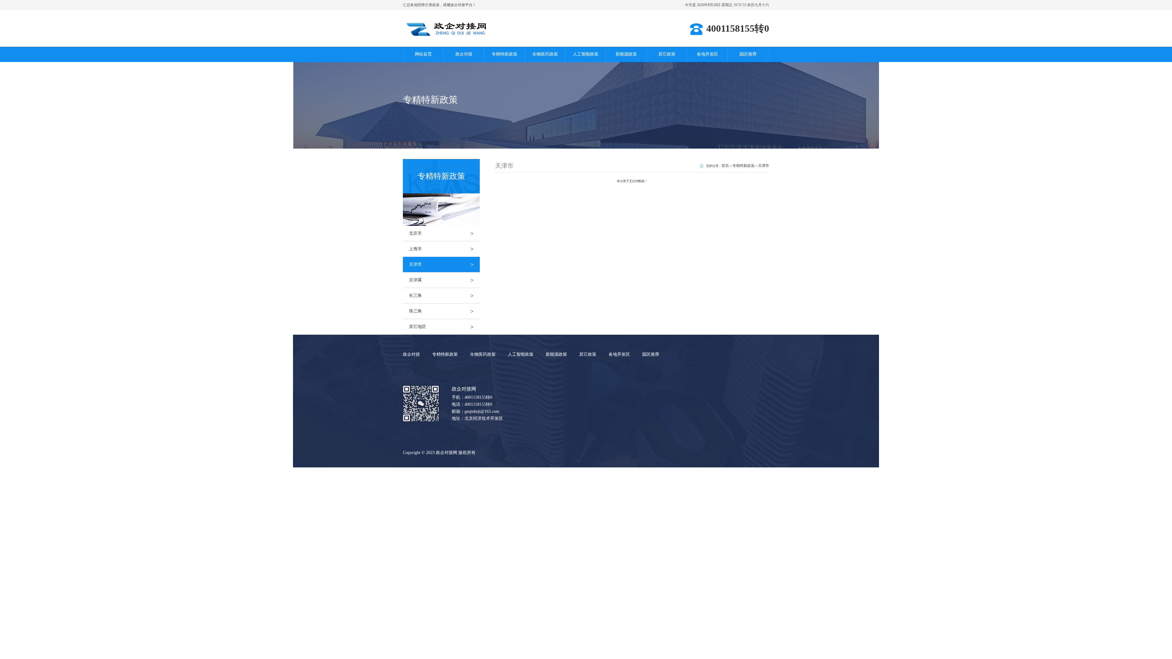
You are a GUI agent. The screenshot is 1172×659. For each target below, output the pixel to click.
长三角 (441, 295)
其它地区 (441, 326)
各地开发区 (707, 54)
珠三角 (441, 311)
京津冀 (441, 280)
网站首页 (423, 54)
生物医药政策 (545, 54)
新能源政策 (626, 54)
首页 (725, 166)
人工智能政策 (586, 54)
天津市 (441, 264)
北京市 (441, 233)
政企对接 (463, 54)
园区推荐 (748, 54)
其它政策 (666, 54)
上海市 (441, 249)
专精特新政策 (504, 54)
